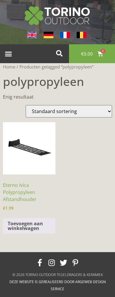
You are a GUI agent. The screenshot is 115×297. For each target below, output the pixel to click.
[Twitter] (63, 262)
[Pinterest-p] (75, 262)
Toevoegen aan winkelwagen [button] (25, 225)
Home (9, 67)
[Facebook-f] (40, 262)
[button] (8, 53)
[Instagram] (52, 262)
